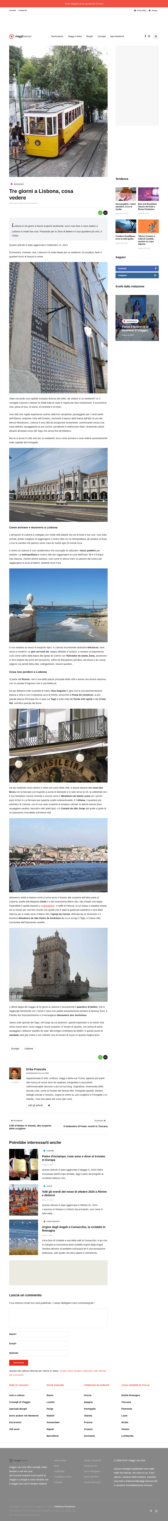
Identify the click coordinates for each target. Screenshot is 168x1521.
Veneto (125, 1429)
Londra (51, 1402)
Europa (15, 1048)
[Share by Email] (105, 213)
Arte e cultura (16, 1395)
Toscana (126, 1402)
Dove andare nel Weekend (23, 1415)
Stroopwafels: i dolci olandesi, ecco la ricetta (126, 206)
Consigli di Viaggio (19, 1402)
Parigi (50, 1409)
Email (12, 1343)
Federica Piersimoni (64, 1506)
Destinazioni (57, 36)
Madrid (50, 1415)
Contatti (12, 10)
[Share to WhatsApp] (100, 213)
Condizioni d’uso (62, 1476)
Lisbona (29, 1048)
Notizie (155, 10)
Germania (89, 1436)
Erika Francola (36, 1069)
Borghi (89, 36)
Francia (88, 1422)
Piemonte (126, 1409)
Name (13, 1334)
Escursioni (15, 1422)
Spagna (88, 1402)
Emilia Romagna (130, 1395)
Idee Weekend (117, 36)
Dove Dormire (91, 1476)
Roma (50, 1395)
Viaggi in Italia (75, 36)
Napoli (50, 1429)
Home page (60, 1460)
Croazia (88, 1429)
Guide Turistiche (92, 1460)
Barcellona (53, 1436)
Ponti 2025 (141, 10)
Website (13, 1353)
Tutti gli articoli (35, 1105)
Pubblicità (23, 10)
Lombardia (127, 1436)
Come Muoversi (92, 1482)
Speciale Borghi (18, 1409)
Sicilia (124, 1422)
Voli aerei (14, 1429)
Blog (56, 1466)
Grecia (87, 1395)
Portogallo (90, 1409)
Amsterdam (53, 1422)
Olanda (88, 1415)
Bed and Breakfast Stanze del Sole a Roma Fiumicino (147, 206)
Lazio (124, 1415)
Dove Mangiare (92, 1471)
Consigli (102, 36)
